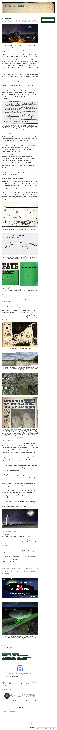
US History (16, 653)
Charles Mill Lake (12, 655)
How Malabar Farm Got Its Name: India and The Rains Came (29, 683)
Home (3, 14)
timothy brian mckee (6, 18)
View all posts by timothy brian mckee (10, 676)
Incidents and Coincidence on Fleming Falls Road (9, 683)
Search (13, 14)
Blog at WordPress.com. (28, 727)
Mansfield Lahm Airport (23, 657)
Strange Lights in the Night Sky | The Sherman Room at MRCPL (23, 695)
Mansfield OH (6, 659)
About (8, 14)
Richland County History (16, 6)
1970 (4, 655)
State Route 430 (22, 659)
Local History (7, 653)
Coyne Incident (23, 655)
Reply (21, 707)
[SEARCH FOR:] (48, 20)
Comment (34, 724)
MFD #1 (14, 659)
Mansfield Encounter (9, 657)
